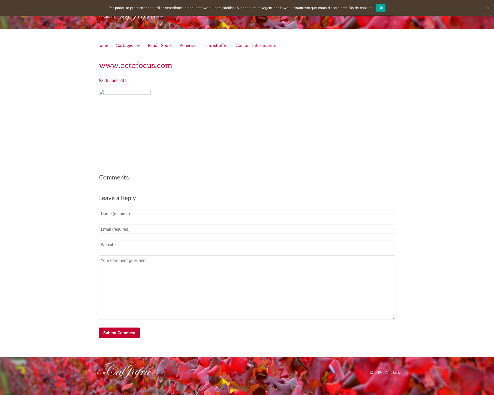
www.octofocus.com (135, 65)
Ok (380, 8)
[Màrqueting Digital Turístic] (488, 378)
